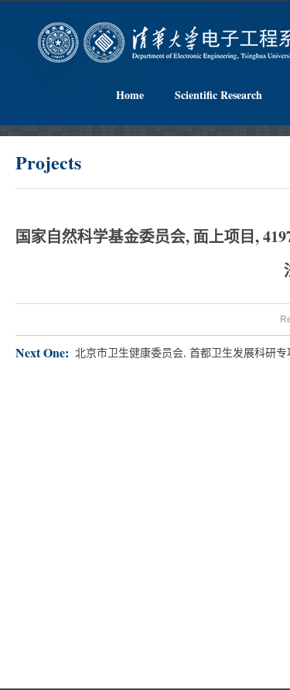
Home (130, 95)
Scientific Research (218, 95)
